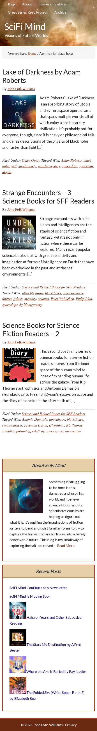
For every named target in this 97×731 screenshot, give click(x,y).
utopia (6, 171)
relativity (38, 431)
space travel (54, 431)
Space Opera (31, 160)
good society (27, 165)
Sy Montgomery (30, 304)
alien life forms (32, 292)
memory (30, 298)
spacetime (86, 165)
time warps (73, 431)
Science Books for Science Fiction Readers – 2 (41, 329)
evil (14, 165)
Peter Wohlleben (62, 298)
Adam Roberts (71, 160)
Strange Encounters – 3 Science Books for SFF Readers (48, 196)
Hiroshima (56, 425)
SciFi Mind (25, 26)
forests (7, 298)
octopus (43, 298)
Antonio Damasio (34, 419)
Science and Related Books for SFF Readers (53, 287)
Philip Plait (84, 298)
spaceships (70, 165)
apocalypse (57, 419)
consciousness (73, 292)
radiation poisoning (16, 431)
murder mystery (49, 165)
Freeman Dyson (35, 425)
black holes (53, 292)
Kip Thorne (74, 425)
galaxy (18, 298)
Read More (65, 545)
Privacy (71, 725)
